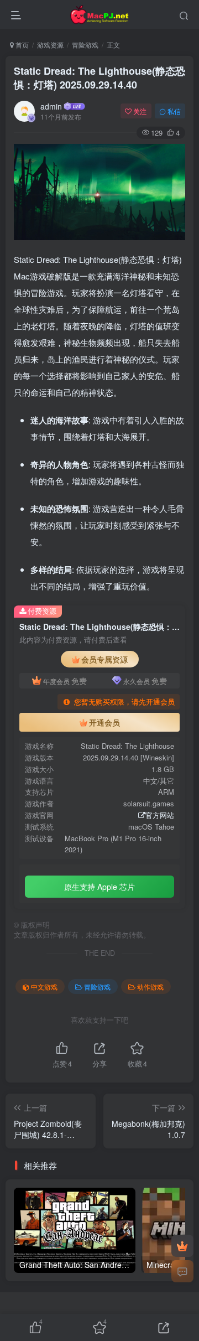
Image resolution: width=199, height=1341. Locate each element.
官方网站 (159, 815)
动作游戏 (150, 986)
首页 (21, 44)
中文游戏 (44, 986)
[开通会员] (182, 1246)
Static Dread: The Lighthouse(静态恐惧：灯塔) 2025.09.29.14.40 (99, 78)
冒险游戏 (85, 44)
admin (51, 106)
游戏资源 (50, 44)
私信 (174, 111)
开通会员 (104, 722)
